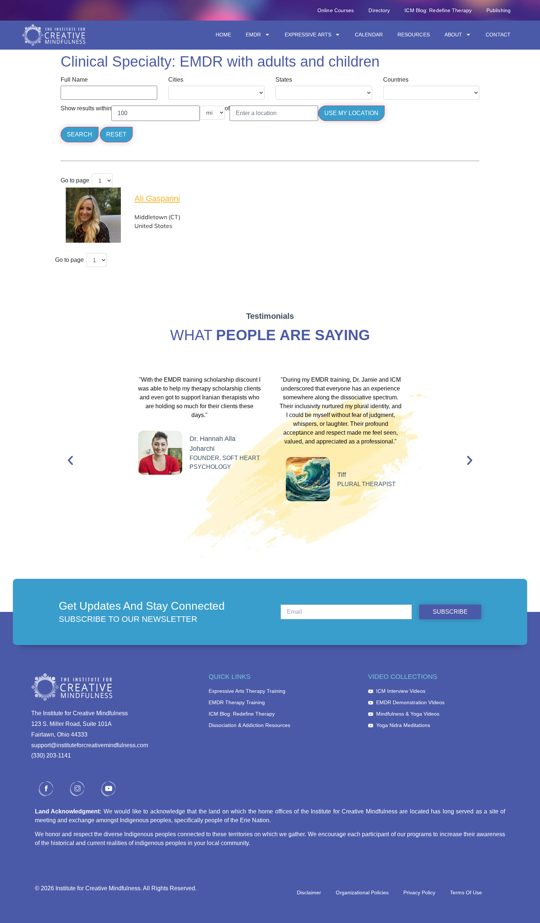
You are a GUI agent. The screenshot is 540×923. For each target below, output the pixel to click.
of (227, 108)
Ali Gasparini (157, 198)
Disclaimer (309, 892)
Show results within (86, 108)
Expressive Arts (308, 35)
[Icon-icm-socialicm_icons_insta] (77, 788)
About (453, 35)
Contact (498, 35)
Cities (175, 80)
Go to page (75, 180)
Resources (413, 35)
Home (223, 35)
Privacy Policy (419, 892)
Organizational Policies (362, 892)
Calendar (369, 35)
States (284, 80)
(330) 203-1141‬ (51, 755)
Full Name (74, 80)
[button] (70, 461)
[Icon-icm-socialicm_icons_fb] (46, 788)
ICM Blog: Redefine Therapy (438, 10)
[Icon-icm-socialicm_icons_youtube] (108, 788)
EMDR (253, 35)
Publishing (498, 10)
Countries (395, 80)
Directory (379, 10)
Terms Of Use (466, 892)
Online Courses (335, 10)
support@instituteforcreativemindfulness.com (89, 745)
